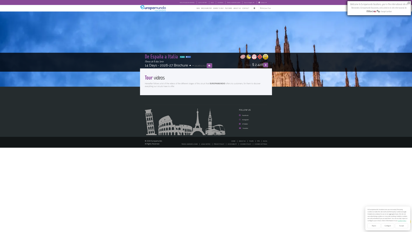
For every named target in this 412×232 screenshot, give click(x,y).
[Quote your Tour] (265, 65)
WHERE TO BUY (218, 8)
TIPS (258, 141)
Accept (401, 226)
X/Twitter (245, 124)
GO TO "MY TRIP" (202, 2)
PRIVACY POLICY (219, 144)
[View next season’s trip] (190, 65)
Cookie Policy (402, 221)
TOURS (251, 141)
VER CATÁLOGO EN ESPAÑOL (187, 2)
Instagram (245, 120)
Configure (387, 226)
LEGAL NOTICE (205, 144)
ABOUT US (237, 8)
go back (182, 57)
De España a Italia (162, 56)
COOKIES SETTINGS (261, 144)
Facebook (245, 115)
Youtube (245, 128)
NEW (198, 8)
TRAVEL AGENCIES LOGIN (233, 2)
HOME (233, 141)
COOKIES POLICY (245, 144)
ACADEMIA (220, 2)
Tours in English (248, 2)
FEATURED (228, 8)
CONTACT (245, 8)
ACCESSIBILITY (232, 144)
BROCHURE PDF (206, 8)
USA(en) (263, 2)
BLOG (212, 2)
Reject (374, 226)
